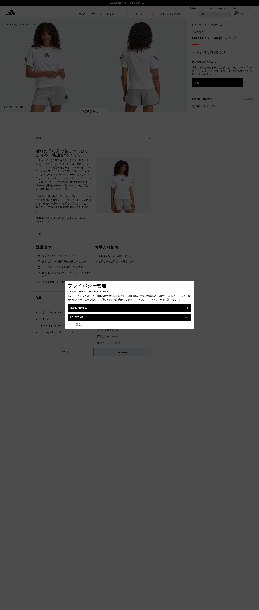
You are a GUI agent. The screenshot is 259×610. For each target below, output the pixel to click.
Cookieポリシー (154, 300)
